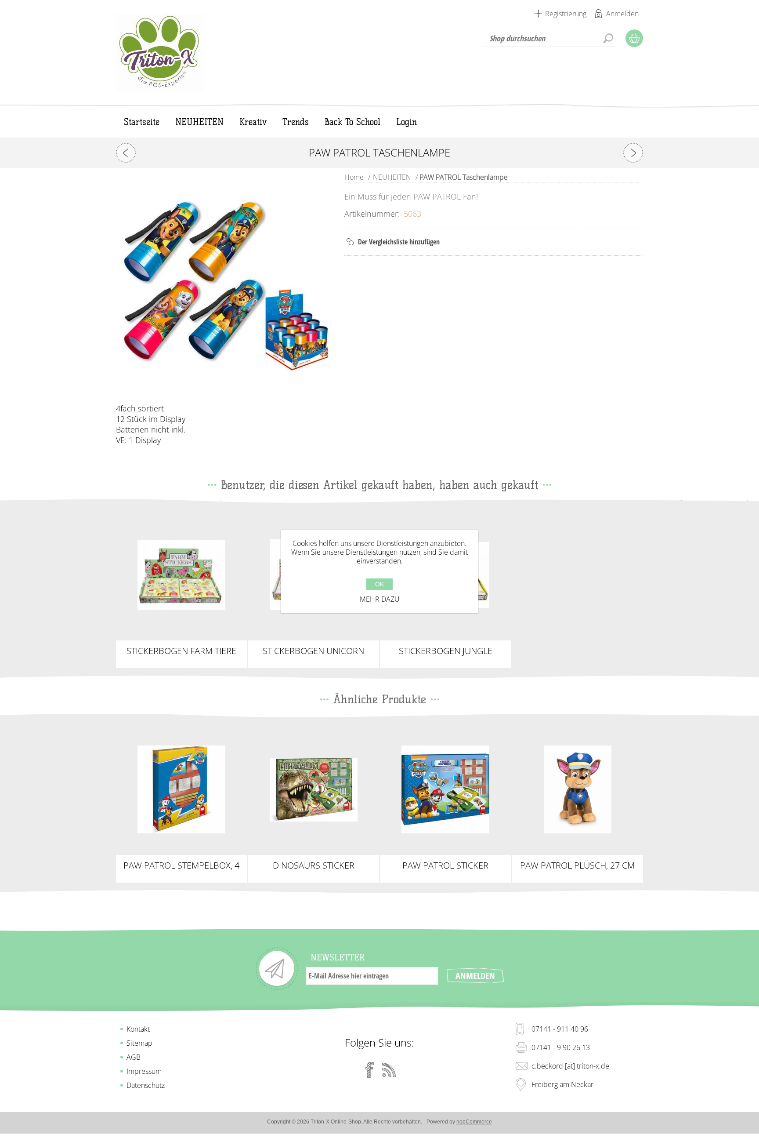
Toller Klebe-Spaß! (181, 567)
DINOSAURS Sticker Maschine (313, 865)
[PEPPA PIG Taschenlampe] (633, 153)
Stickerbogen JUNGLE (445, 651)
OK (379, 584)
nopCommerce (474, 1122)
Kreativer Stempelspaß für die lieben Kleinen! (181, 789)
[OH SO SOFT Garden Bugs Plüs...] (126, 153)
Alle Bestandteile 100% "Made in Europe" (446, 789)
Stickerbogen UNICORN (313, 651)
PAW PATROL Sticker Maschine (445, 865)
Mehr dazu (380, 599)
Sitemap (139, 1043)
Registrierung (565, 13)
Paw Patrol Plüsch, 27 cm (577, 865)
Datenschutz (145, 1085)
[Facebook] (370, 1070)
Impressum (144, 1071)
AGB (133, 1057)
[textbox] (551, 38)
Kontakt (138, 1029)
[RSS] (389, 1070)
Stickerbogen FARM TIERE (181, 651)
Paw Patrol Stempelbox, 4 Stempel (181, 865)
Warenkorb (634, 38)
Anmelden (622, 13)
